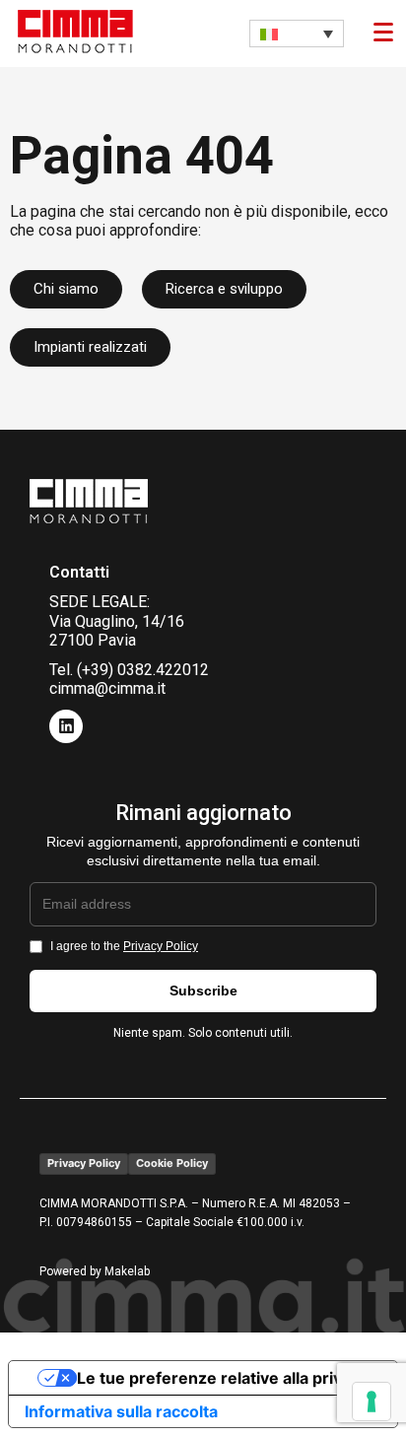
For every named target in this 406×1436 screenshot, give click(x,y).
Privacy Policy (160, 946)
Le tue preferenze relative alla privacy (223, 1378)
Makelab (127, 1271)
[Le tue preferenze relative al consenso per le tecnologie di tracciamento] (371, 1401)
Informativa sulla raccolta (121, 1411)
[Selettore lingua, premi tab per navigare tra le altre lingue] (296, 33)
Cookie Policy (172, 1163)
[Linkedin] (66, 726)
